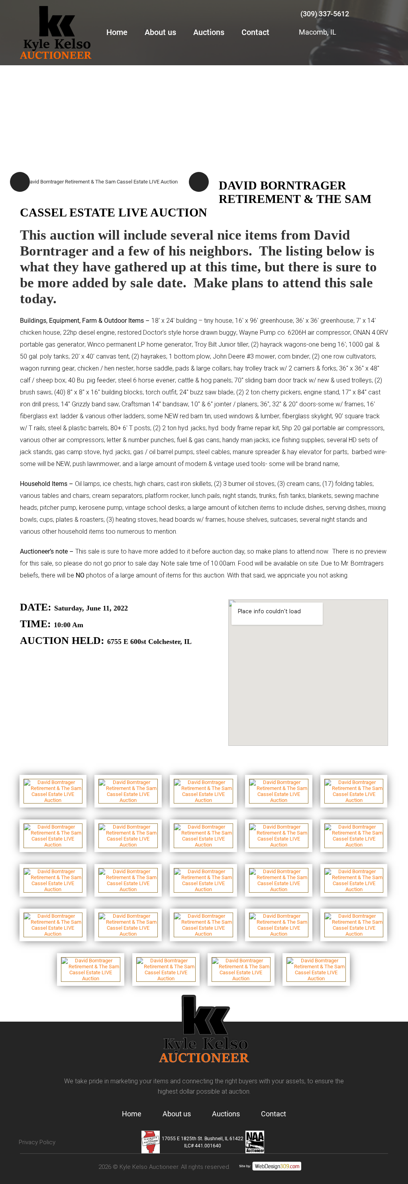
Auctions (208, 32)
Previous (20, 182)
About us (160, 32)
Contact (255, 32)
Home (117, 32)
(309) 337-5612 (324, 14)
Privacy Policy (37, 1142)
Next (199, 182)
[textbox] (204, 404)
